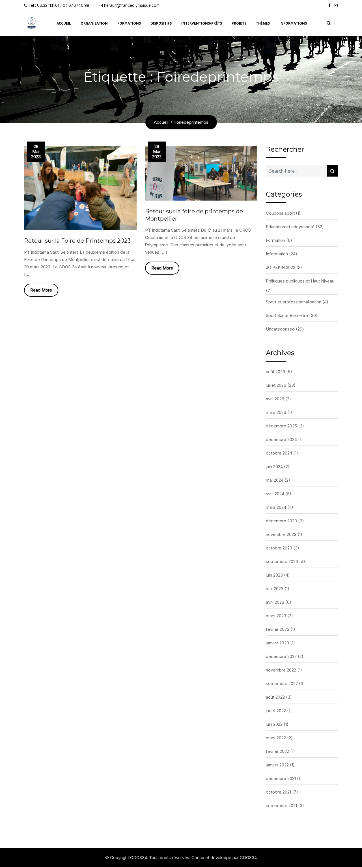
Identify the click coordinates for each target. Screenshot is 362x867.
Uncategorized (280, 329)
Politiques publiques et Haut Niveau (300, 281)
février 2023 (277, 629)
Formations (129, 23)
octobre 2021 (278, 792)
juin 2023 (274, 575)
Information (277, 254)
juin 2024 (274, 466)
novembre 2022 (281, 670)
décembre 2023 (281, 520)
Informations (293, 23)
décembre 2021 (281, 778)
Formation (275, 240)
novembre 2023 (281, 534)
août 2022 (275, 697)
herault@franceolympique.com (132, 5)
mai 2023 (274, 588)
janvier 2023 (277, 643)
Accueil (64, 23)
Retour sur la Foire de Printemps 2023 (77, 240)
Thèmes (263, 23)
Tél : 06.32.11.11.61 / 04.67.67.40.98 (59, 5)
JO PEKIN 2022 (280, 267)
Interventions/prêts (201, 23)
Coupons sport (280, 213)
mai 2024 (274, 480)
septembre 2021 (281, 805)
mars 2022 (276, 737)
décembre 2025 (281, 426)
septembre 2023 (282, 561)
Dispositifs (161, 23)
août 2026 (275, 371)
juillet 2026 (276, 385)
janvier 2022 (277, 765)
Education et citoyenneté (290, 226)
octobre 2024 (279, 453)
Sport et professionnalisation (293, 302)
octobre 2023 (279, 548)
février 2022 (277, 751)
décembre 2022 (281, 656)
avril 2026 (275, 398)
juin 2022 (274, 724)
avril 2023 (275, 602)
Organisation (94, 23)
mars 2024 (276, 507)
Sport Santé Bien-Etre (287, 315)
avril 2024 (275, 493)
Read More (41, 290)
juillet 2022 (276, 710)
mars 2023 (276, 615)
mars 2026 (276, 412)
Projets (239, 23)
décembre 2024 (281, 439)
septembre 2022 (282, 683)
